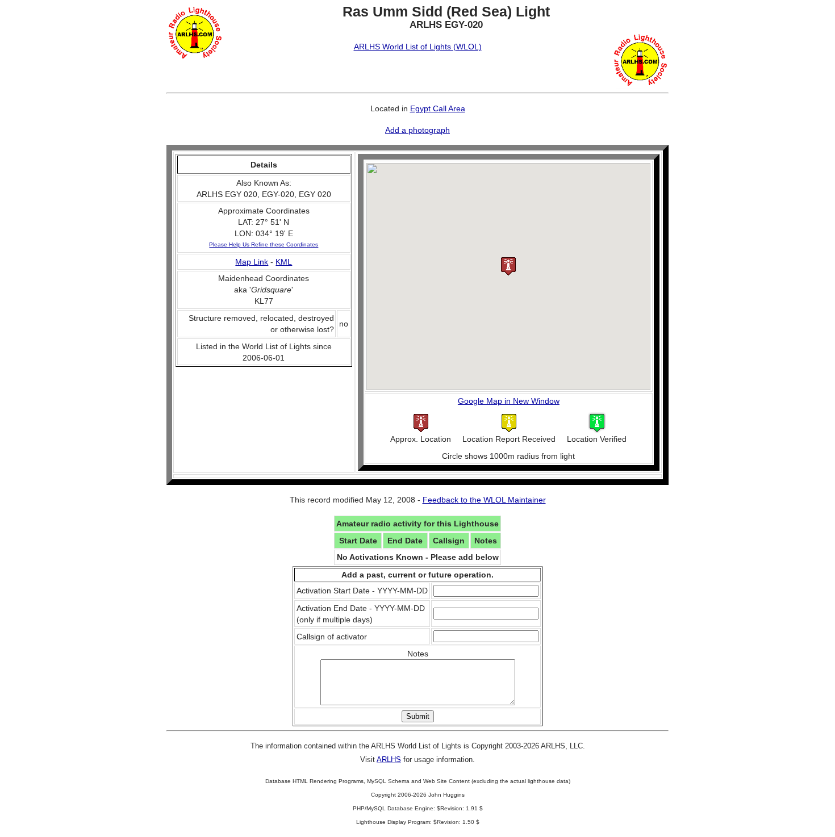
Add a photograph (417, 130)
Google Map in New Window (509, 400)
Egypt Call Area (437, 108)
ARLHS (389, 759)
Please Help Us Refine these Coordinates (263, 244)
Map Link (251, 261)
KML (283, 261)
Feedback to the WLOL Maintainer (484, 499)
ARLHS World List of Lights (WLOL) (418, 46)
